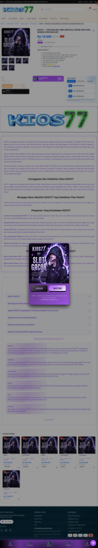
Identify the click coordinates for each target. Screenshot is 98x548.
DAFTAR (57, 288)
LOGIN (39, 288)
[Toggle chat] (93, 543)
